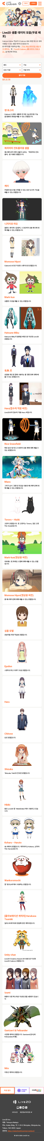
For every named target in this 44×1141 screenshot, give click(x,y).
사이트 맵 (15, 1112)
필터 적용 (22, 75)
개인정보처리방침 (25, 1112)
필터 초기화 (6, 80)
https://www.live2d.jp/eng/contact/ (21, 1131)
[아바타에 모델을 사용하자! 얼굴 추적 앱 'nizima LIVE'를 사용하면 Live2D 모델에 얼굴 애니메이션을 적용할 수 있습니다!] (22, 1090)
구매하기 (26, 3)
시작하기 (33, 3)
